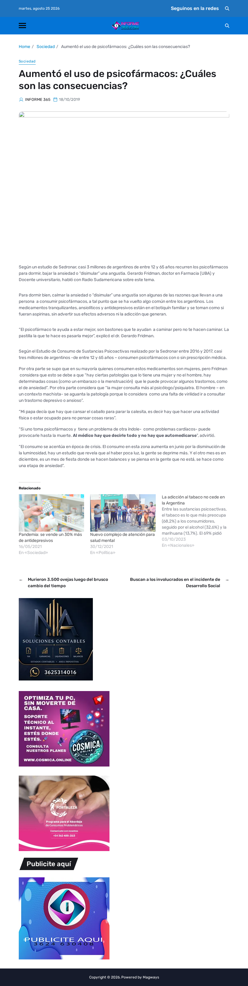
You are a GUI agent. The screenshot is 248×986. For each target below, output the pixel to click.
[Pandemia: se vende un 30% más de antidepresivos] (51, 513)
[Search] (227, 8)
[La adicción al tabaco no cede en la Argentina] (197, 521)
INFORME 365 (38, 99)
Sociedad (27, 61)
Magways (151, 977)
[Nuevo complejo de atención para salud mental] (122, 513)
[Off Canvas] (22, 25)
